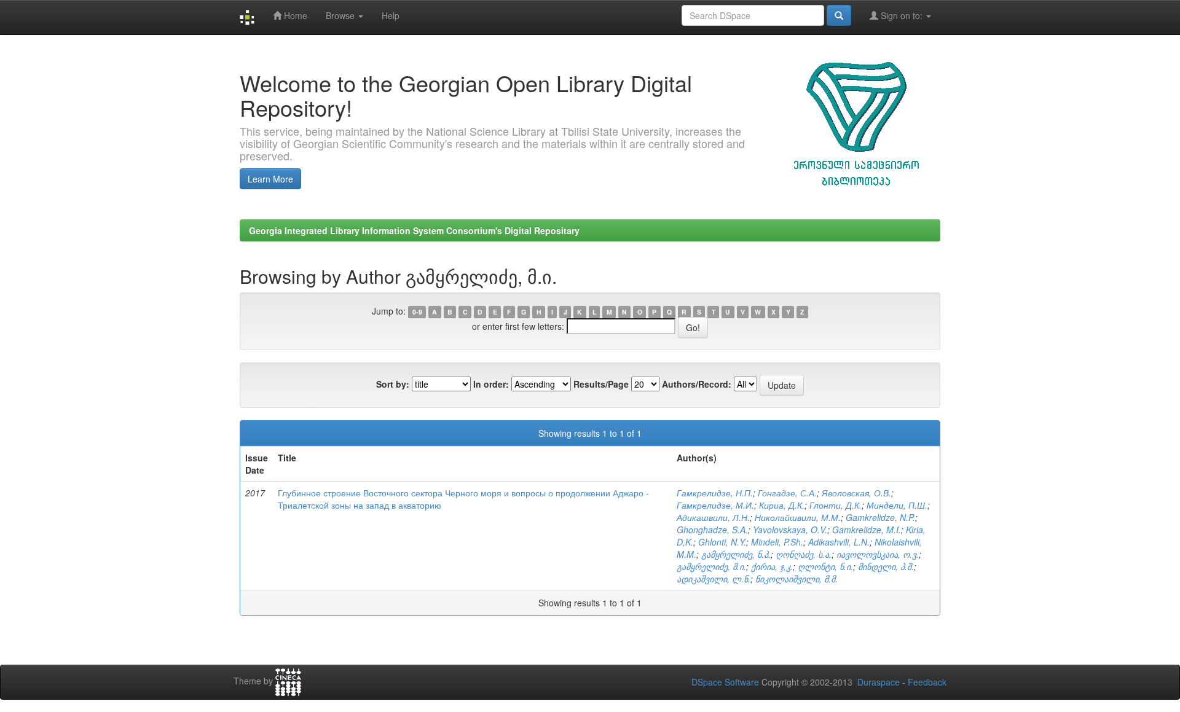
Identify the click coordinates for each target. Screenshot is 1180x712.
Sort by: (392, 384)
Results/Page (601, 384)
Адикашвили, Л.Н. (713, 517)
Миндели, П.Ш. (897, 505)
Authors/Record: (696, 384)
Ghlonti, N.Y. (722, 542)
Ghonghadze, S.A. (712, 529)
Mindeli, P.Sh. (777, 542)
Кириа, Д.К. (781, 505)
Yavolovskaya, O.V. (790, 529)
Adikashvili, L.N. (839, 542)
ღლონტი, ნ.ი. (825, 566)
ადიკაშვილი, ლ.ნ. (713, 579)
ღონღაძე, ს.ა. (804, 554)
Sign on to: (901, 15)
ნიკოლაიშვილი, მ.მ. (796, 579)
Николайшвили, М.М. (798, 517)
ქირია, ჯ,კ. (772, 566)
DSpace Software (725, 682)
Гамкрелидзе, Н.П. (715, 493)
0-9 (417, 311)
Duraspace (878, 682)
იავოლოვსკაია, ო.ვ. (877, 554)
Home (294, 15)
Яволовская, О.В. (856, 493)
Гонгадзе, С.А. (787, 493)
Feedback (927, 682)
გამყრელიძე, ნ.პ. (736, 554)
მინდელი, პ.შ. (886, 566)
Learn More (270, 179)
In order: (491, 384)
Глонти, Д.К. (835, 505)
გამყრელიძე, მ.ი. (711, 566)
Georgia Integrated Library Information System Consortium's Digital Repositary (414, 230)
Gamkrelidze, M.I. (866, 529)
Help (390, 15)
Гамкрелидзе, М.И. (715, 505)
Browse (341, 15)
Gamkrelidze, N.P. (880, 517)
